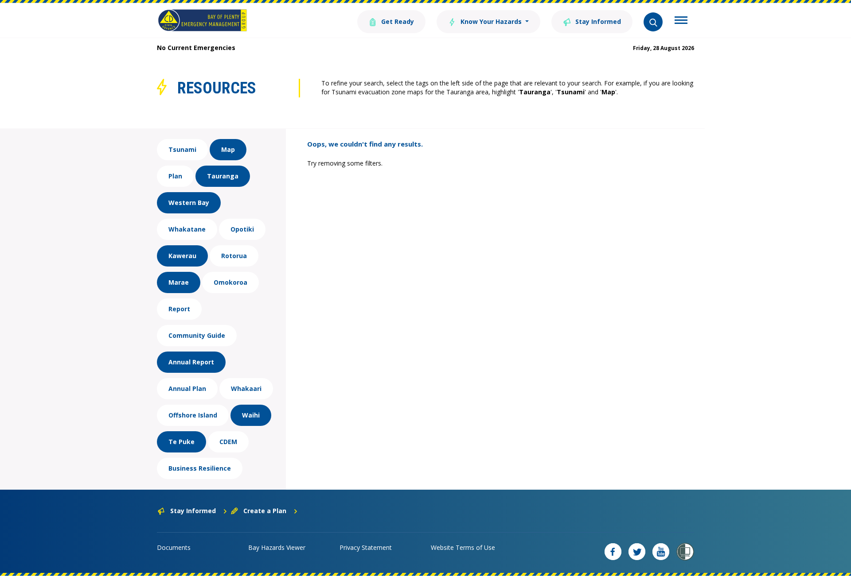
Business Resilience (199, 468)
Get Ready (396, 21)
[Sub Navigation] (681, 21)
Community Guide (196, 335)
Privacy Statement (366, 547)
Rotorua (234, 255)
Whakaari (246, 388)
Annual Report (191, 362)
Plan (175, 176)
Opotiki (242, 229)
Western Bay (188, 202)
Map (228, 149)
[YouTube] (660, 551)
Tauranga (222, 176)
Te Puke (181, 441)
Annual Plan (187, 388)
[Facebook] (613, 551)
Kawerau (182, 255)
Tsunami (182, 149)
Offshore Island (192, 415)
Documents (174, 547)
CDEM (228, 441)
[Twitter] (636, 551)
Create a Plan (265, 510)
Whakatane (187, 229)
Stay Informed (597, 21)
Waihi (251, 415)
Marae (178, 282)
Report (179, 309)
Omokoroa (230, 282)
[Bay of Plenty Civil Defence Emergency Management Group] (202, 20)
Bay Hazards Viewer (276, 547)
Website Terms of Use (463, 547)
